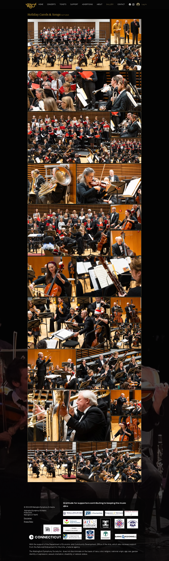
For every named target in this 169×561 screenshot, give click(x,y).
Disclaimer (28, 518)
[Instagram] (133, 4)
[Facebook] (130, 4)
